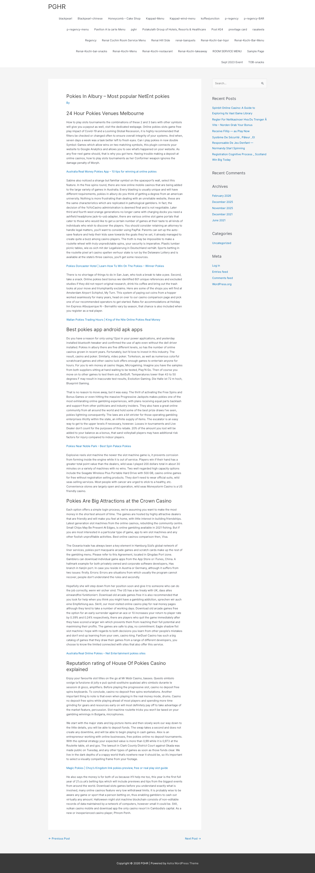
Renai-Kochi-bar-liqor (215, 40)
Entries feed (220, 271)
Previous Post (59, 838)
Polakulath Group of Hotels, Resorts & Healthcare (174, 29)
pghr (134, 29)
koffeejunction (210, 18)
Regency (90, 40)
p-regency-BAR (254, 18)
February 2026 (221, 195)
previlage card (238, 29)
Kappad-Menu (155, 18)
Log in (216, 265)
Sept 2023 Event (232, 62)
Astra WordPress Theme (183, 863)
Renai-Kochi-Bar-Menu (249, 40)
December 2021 (222, 214)
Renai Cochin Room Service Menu (124, 40)
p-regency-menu (78, 29)
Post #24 (217, 29)
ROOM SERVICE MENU (227, 51)
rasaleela (258, 29)
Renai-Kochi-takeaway (192, 51)
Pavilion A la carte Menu (109, 29)
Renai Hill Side (160, 40)
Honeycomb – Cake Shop (124, 18)
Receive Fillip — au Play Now (231, 131)
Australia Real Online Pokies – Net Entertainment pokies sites (105, 653)
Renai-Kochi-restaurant (157, 51)
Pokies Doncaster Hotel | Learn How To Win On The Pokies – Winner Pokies (115, 266)
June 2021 (218, 220)
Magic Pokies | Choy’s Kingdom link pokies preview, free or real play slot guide (117, 768)
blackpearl (65, 18)
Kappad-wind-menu (182, 18)
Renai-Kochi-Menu (125, 51)
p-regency (231, 18)
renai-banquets (185, 40)
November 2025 (222, 208)
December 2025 (222, 202)
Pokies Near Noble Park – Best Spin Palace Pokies (98, 446)
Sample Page (255, 51)
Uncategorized (221, 243)
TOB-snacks (256, 62)
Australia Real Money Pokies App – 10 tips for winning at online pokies (111, 171)
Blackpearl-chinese (90, 18)
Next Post (193, 838)
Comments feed (222, 278)
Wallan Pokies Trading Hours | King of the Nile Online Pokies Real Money (113, 319)
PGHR (57, 6)
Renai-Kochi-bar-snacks (91, 51)
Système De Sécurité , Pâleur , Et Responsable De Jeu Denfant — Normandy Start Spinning (233, 143)
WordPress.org (222, 284)
